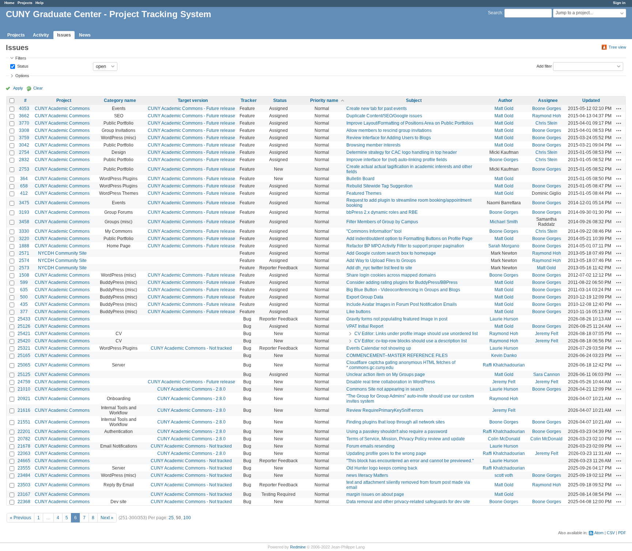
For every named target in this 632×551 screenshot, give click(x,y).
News (85, 35)
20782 (24, 438)
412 (24, 193)
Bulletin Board (360, 178)
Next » (107, 517)
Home (9, 3)
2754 (24, 152)
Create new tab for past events (376, 108)
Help (39, 3)
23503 (24, 484)
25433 (24, 319)
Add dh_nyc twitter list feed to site (379, 267)
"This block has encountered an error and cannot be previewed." (410, 460)
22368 (24, 501)
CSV (611, 533)
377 (24, 311)
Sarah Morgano (503, 245)
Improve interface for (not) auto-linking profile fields (396, 159)
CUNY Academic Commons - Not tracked (191, 348)
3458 (24, 221)
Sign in (619, 3)
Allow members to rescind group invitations (389, 130)
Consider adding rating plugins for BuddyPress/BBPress (402, 282)
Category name (120, 100)
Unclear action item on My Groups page (385, 374)
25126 (24, 326)
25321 (24, 348)
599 (24, 282)
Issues (64, 35)
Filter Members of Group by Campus (382, 221)
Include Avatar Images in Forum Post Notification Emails (401, 304)
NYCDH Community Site (62, 253)
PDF (622, 533)
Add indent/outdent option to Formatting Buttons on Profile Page (409, 238)
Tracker (249, 100)
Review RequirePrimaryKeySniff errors (384, 410)
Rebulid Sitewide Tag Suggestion (379, 186)
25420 (24, 340)
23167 (24, 494)
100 (187, 517)
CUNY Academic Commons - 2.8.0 (191, 389)
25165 (24, 355)
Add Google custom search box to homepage (391, 253)
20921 (24, 398)
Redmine (298, 547)
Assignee (548, 100)
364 (24, 178)
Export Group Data (364, 297)
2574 (24, 260)
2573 (24, 267)
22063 (24, 453)
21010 (24, 389)
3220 (24, 238)
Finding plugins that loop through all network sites (395, 422)
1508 (24, 275)
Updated (591, 100)
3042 (24, 145)
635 (24, 289)
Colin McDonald (504, 438)
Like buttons (358, 311)
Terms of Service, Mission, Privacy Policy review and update (405, 438)
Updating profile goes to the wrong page (386, 453)
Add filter (544, 66)
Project (63, 100)
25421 (24, 333)
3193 (24, 212)
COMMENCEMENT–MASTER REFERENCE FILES (397, 355)
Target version (193, 100)
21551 (24, 422)
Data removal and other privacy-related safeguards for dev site (408, 501)
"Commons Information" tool (374, 231)
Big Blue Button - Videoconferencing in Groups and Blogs (403, 289)
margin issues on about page (375, 494)
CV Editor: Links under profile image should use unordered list (416, 333)
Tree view (617, 47)
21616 (24, 410)
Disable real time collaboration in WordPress (390, 381)
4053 (24, 108)
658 (24, 186)
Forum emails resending (370, 446)
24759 (24, 381)
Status (22, 66)
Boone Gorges (546, 108)
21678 (24, 446)
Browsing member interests (373, 145)
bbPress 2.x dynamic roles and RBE (382, 212)
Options (22, 75)
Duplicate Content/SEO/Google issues (384, 115)
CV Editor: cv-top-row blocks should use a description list (410, 340)
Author (505, 100)
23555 (24, 468)
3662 (24, 115)
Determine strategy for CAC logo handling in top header (401, 152)
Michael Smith (504, 221)
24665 (24, 460)
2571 (24, 253)
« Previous (20, 517)
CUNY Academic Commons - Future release (191, 108)
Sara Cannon (546, 374)
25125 (24, 374)
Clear (38, 88)
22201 (24, 431)
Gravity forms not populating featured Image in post (396, 319)
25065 (24, 365)
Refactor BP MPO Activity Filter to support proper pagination (405, 245)
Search (495, 12)
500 (24, 297)
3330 (24, 231)
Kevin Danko (504, 355)
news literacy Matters (367, 475)
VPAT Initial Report (364, 326)
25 (171, 517)
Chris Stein (546, 123)
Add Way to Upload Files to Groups (381, 260)
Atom (598, 533)
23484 (24, 475)
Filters (20, 58)
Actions (619, 108)
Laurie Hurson (504, 319)
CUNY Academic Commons (62, 108)
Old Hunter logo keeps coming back (381, 468)
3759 (24, 137)
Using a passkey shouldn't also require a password (396, 431)
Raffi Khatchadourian (504, 365)
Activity (41, 35)
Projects (25, 3)
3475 (24, 202)
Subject (414, 100)
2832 (24, 159)
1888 (24, 245)
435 (24, 304)
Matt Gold (504, 108)
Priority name (324, 100)
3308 (24, 130)
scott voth (503, 475)
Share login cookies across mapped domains (391, 275)
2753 (24, 169)
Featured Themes (363, 193)
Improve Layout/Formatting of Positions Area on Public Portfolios (409, 123)
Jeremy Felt (546, 333)
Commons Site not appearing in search (385, 389)
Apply (18, 88)
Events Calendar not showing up (378, 348)
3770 (24, 123)
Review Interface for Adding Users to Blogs (388, 137)
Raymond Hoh (546, 115)
